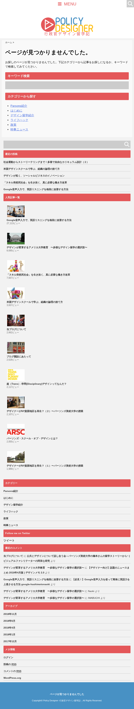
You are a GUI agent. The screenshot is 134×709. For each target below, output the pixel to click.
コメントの (12, 671)
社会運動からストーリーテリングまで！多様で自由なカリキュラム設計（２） (46, 162)
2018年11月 (10, 614)
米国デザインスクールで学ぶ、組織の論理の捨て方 (31, 168)
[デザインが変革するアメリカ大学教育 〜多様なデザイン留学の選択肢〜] (16, 238)
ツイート (9, 540)
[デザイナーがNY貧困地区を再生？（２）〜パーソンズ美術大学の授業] (16, 402)
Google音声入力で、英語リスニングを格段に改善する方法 (35, 189)
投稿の (9, 664)
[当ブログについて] (16, 320)
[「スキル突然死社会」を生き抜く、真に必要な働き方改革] (16, 266)
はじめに (16, 110)
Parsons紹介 (18, 106)
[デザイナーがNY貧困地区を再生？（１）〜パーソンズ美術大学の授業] (16, 457)
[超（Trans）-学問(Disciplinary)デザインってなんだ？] (16, 375)
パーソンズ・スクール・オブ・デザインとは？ (32, 438)
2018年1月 (9, 634)
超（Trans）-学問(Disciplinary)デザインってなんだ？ (37, 383)
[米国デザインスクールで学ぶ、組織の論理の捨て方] (16, 293)
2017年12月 (10, 641)
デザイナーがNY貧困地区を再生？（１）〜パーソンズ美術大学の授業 (45, 465)
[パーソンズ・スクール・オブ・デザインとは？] (16, 429)
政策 (13, 124)
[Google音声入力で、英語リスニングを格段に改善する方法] (16, 211)
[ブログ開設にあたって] (16, 348)
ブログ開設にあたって (19, 356)
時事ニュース (19, 129)
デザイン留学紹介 (22, 115)
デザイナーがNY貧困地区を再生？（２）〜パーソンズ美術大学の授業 (45, 411)
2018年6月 (9, 620)
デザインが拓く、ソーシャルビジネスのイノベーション (34, 175)
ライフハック (19, 120)
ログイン (8, 657)
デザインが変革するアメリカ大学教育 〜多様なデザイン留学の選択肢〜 (47, 247)
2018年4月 (9, 627)
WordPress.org (12, 677)
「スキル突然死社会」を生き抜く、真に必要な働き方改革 (35, 182)
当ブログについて (16, 329)
